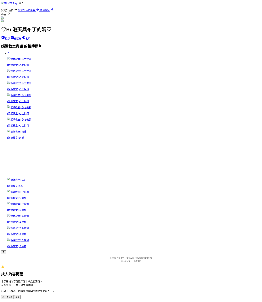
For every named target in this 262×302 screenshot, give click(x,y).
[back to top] (3, 252)
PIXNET (120, 258)
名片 (27, 38)
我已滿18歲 (7, 297)
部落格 (18, 38)
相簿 (7, 38)
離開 (17, 297)
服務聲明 (137, 261)
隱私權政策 (126, 261)
